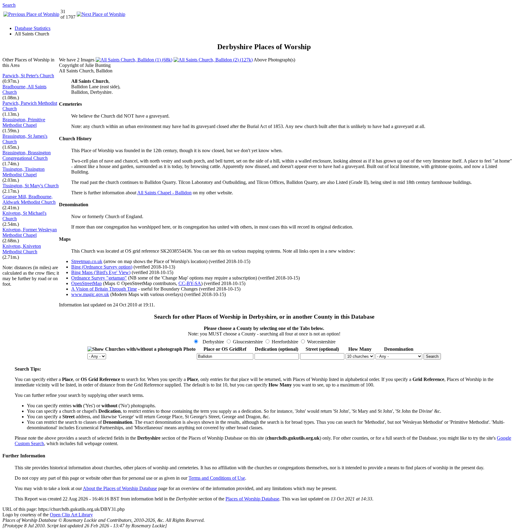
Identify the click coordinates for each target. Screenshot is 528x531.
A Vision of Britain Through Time (104, 288)
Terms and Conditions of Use (217, 478)
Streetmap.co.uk (86, 261)
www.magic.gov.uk (90, 294)
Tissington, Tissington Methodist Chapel (23, 172)
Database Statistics (32, 28)
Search (9, 5)
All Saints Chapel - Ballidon (164, 192)
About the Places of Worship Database (120, 488)
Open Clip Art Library (71, 514)
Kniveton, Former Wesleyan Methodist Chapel (29, 232)
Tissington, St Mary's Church (30, 185)
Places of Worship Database (252, 498)
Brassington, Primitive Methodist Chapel (23, 122)
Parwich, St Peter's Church (28, 75)
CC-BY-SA (189, 283)
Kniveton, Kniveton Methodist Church (21, 249)
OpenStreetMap (86, 283)
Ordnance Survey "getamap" (99, 277)
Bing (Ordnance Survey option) (101, 266)
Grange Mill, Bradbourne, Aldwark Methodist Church (29, 199)
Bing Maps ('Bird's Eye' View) (100, 272)
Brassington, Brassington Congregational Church (26, 155)
